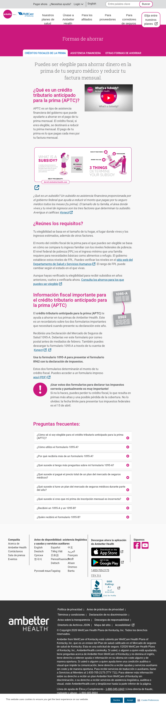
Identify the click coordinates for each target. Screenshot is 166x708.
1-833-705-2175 (100, 570)
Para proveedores (108, 17)
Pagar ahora (40, 4)
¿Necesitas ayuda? (60, 4)
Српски (38, 555)
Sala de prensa (16, 555)
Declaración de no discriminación (108, 614)
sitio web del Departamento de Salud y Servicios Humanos (83, 262)
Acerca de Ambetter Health (17, 545)
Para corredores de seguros (129, 19)
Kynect (66, 212)
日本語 (55, 555)
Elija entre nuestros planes (152, 19)
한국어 (38, 559)
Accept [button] (130, 700)
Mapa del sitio (102, 625)
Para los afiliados (87, 17)
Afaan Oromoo (72, 565)
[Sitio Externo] (105, 588)
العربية (71, 551)
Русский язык (42, 570)
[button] (148, 700)
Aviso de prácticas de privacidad (105, 609)
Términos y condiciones (71, 614)
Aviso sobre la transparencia (74, 619)
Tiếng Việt (56, 551)
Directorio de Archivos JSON (74, 625)
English (38, 547)
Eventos (12, 559)
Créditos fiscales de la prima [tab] (45, 53)
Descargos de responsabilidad (112, 619)
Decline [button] (116, 700)
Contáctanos (15, 551)
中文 (70, 547)
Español (55, 547)
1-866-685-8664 (88, 692)
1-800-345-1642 (115, 689)
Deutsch (39, 551)
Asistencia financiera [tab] (85, 53)
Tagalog (55, 570)
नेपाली (71, 559)
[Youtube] (145, 545)
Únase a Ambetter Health (68, 19)
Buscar (146, 4)
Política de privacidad (70, 609)
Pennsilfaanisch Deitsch (60, 561)
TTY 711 (96, 575)
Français (73, 555)
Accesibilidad (123, 625)
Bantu (71, 570)
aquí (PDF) (42, 377)
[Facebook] (137, 545)
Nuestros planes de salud (48, 19)
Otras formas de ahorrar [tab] (123, 53)
